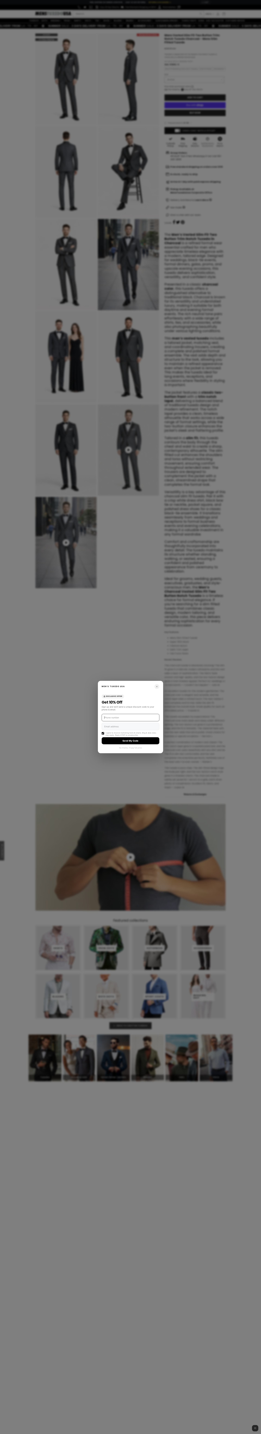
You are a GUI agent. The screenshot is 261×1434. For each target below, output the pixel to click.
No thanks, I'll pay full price (130, 748)
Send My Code (130, 740)
